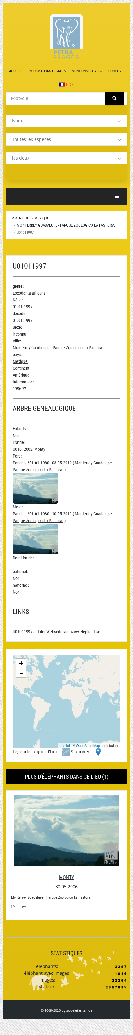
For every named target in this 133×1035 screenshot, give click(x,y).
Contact (115, 71)
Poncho (19, 462)
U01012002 (22, 449)
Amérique (20, 218)
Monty (39, 449)
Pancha (19, 513)
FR (68, 84)
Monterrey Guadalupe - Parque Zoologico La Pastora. (66, 225)
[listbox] (66, 121)
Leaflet (65, 745)
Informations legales (47, 71)
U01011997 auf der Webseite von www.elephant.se (56, 631)
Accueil (15, 71)
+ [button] (21, 663)
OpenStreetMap (88, 745)
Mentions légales (87, 71)
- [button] (21, 672)
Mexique (41, 218)
